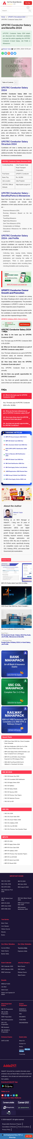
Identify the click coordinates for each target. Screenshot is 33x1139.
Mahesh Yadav (7, 49)
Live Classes (5, 926)
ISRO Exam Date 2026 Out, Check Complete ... (15, 606)
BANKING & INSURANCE (23, 1010)
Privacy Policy (6, 1129)
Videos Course (5, 929)
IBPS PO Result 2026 (10, 863)
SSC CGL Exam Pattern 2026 (12, 819)
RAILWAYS (22, 1016)
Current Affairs (5, 948)
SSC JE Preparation (7, 1019)
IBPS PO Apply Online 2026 (12, 844)
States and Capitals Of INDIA (8, 993)
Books (3, 935)
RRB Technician (6, 972)
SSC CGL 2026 (8, 813)
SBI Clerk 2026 (22, 884)
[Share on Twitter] (15, 53)
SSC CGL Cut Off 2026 (10, 826)
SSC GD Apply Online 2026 (12, 782)
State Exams (5, 951)
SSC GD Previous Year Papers (13, 795)
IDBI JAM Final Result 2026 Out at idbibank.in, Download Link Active (14, 763)
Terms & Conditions (23, 1126)
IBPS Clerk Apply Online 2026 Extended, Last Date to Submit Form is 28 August (17, 752)
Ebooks (3, 932)
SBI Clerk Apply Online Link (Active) (16, 467)
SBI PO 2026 (22, 881)
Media (21, 1046)
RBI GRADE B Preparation (5, 1031)
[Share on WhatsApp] (2, 53)
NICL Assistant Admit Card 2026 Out (16, 445)
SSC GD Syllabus (9, 785)
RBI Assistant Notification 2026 (23, 908)
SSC (20, 1013)
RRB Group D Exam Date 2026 (24, 903)
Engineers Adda (22, 951)
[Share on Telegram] (5, 53)
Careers (24, 1050)
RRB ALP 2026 (5, 984)
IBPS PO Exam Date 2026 (11, 847)
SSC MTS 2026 (5, 887)
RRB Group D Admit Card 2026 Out (16, 475)
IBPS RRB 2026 (6, 909)
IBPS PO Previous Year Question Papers (15, 854)
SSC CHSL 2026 (6, 884)
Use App (27, 3)
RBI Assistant (5, 1027)
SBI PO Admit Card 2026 (6, 899)
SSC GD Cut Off (8, 801)
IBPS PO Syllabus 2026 (11, 850)
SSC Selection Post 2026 (7, 890)
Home (3, 17)
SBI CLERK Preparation (4, 1012)
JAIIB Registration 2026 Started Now (16, 471)
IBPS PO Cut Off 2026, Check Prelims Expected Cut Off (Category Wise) (15, 758)
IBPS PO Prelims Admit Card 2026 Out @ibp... (14, 583)
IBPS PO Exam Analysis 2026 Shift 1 (16, 437)
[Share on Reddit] (8, 53)
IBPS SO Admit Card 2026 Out (14, 441)
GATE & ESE (5, 1040)
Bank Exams (21, 966)
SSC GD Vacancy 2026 (10, 792)
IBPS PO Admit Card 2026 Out (14, 459)
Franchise (22, 1054)
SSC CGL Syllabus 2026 (11, 823)
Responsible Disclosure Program (12, 1124)
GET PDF (29, 1136)
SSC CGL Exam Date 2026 (11, 816)
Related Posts (6, 560)
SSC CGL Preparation (4, 1023)
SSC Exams (21, 969)
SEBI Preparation (6, 1016)
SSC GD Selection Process (11, 798)
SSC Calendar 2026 (7, 966)
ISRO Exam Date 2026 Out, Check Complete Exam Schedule (16, 742)
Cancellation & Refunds (9, 1126)
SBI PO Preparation (7, 1009)
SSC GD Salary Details (10, 789)
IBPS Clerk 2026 (6, 906)
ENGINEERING (23, 1022)
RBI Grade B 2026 (23, 887)
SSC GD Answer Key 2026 (11, 776)
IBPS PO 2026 (8, 841)
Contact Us (22, 1043)
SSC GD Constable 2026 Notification (14, 779)
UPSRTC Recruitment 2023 (16, 17)
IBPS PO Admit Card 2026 (11, 860)
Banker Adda (5, 954)
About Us (22, 1040)
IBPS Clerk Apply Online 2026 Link (16, 479)
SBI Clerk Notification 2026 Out (15, 463)
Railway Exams (22, 972)
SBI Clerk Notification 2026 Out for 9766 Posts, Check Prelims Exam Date (15, 747)
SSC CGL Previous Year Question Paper (15, 829)
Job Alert (4, 986)
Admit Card (4, 989)
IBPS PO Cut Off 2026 (10, 857)
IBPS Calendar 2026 (7, 969)
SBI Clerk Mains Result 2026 (24, 899)
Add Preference (24, 324)
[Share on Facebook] (12, 53)
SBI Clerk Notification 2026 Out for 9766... (13, 629)
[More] (28, 7)
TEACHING (22, 1019)
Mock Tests (4, 923)
